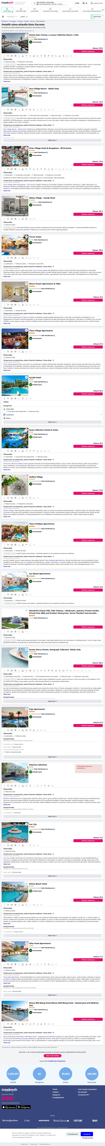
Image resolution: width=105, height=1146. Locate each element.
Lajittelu (22, 16)
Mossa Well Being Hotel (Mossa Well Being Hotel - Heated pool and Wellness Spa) (64, 1004)
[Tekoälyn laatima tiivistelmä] (18, 73)
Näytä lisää (51, 140)
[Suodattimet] (3, 16)
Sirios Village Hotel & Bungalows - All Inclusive (50, 148)
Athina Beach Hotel (38, 884)
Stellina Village (36, 477)
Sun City (33, 824)
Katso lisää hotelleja (52, 1055)
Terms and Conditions (44, 1144)
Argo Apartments (37, 709)
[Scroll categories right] (102, 10)
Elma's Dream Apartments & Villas (45, 283)
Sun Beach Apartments (39, 573)
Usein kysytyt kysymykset (87, 1089)
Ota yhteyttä (82, 1092)
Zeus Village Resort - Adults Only (44, 88)
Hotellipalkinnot (58, 1097)
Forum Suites (35, 237)
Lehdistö (55, 1092)
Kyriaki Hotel (35, 377)
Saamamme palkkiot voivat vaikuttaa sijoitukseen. (17, 31)
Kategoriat (56, 1095)
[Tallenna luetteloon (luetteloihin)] (26, 34)
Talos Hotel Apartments (40, 943)
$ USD (77, 3)
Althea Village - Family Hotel (42, 198)
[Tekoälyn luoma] (14, 64)
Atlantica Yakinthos (38, 765)
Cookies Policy (24, 1144)
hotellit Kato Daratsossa (56, 1061)
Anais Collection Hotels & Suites (43, 430)
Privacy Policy (33, 1144)
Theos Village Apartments (41, 330)
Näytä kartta (97, 16)
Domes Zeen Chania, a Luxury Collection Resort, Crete (54, 35)
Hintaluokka (10, 16)
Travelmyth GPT (83, 1095)
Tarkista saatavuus (88, 51)
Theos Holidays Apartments (41, 524)
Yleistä (54, 1089)
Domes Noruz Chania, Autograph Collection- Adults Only (55, 649)
